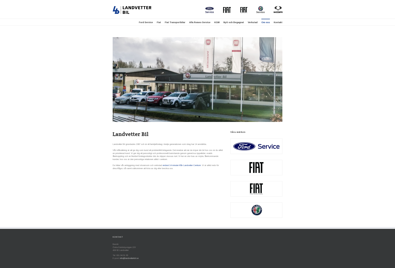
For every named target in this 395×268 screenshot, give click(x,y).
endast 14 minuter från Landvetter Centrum (182, 165)
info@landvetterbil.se (129, 258)
